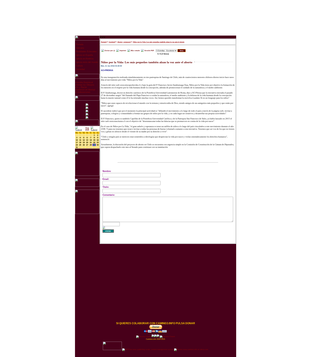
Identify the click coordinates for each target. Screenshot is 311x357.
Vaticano (79, 48)
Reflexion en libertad (85, 89)
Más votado (135, 50)
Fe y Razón (81, 87)
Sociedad (80, 69)
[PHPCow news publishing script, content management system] (148, 349)
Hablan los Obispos (85, 85)
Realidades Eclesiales (86, 51)
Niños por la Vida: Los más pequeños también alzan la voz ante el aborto (158, 42)
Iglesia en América (84, 58)
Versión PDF (149, 50)
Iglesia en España (84, 55)
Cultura (79, 66)
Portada (79, 44)
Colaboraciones (83, 92)
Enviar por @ (110, 50)
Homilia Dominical (84, 82)
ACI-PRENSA (107, 70)
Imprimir (123, 50)
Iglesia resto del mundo (86, 62)
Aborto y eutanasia (124, 42)
